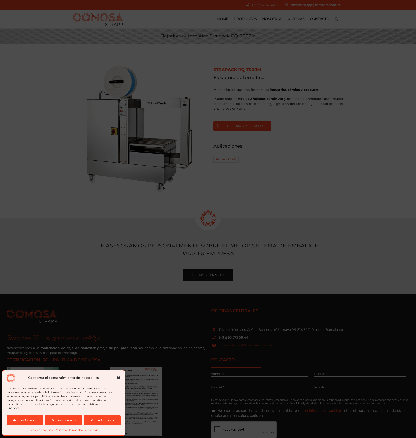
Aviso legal (92, 429)
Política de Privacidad (69, 429)
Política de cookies (40, 429)
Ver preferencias (102, 420)
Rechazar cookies (63, 420)
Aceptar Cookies (25, 420)
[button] (118, 378)
